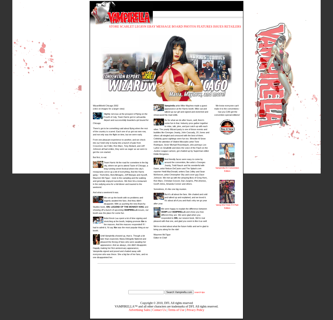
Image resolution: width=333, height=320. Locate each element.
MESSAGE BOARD (169, 26)
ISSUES (218, 26)
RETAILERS (232, 26)
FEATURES (204, 26)
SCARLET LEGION (133, 26)
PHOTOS (190, 26)
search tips (199, 292)
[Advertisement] (166, 277)
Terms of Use (176, 310)
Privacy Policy (195, 310)
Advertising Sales (139, 310)
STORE (114, 26)
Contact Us (159, 310)
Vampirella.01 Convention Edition (227, 169)
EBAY (151, 26)
